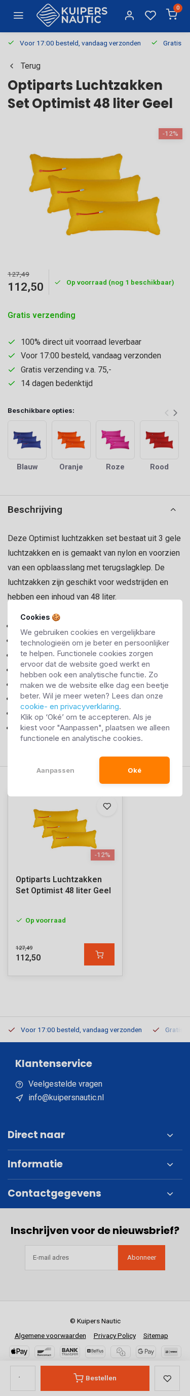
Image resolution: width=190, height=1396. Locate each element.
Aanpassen (55, 770)
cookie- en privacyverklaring (69, 706)
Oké (134, 770)
